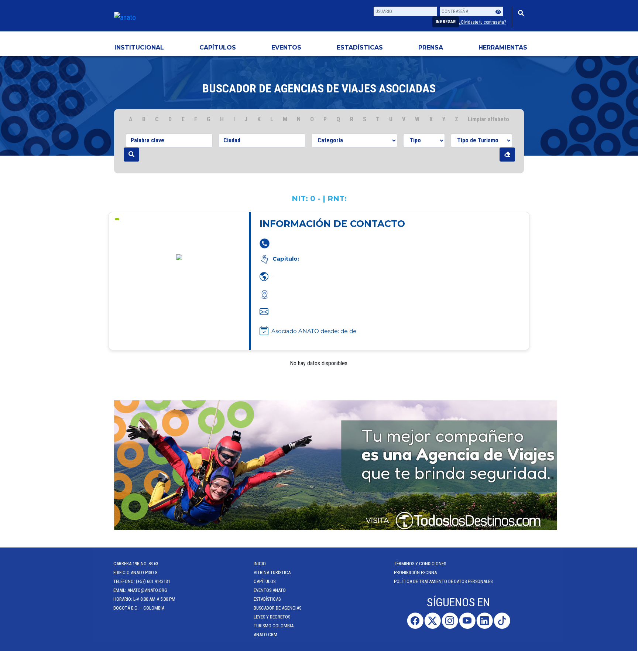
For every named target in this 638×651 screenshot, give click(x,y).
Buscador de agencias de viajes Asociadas (319, 88)
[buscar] (131, 155)
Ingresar (446, 21)
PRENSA (430, 47)
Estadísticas (360, 47)
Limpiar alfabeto (488, 119)
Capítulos (217, 47)
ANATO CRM (266, 634)
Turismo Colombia (274, 625)
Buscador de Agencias (278, 608)
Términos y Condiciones (421, 563)
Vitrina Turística (272, 572)
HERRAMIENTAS (502, 47)
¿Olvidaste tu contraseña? (482, 22)
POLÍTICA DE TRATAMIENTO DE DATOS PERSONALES (444, 581)
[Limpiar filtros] (507, 155)
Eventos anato (270, 590)
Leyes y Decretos (272, 617)
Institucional (139, 47)
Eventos (286, 47)
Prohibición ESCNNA (416, 572)
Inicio (260, 563)
